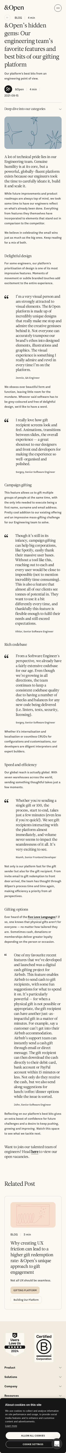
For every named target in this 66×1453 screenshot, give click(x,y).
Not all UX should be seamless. (30, 1280)
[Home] (14, 8)
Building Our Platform (26, 1299)
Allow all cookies (33, 1435)
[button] (56, 1443)
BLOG (18, 17)
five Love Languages (42, 917)
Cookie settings (33, 1444)
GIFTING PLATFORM (25, 1290)
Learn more (11, 1426)
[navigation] (58, 8)
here (34, 1152)
